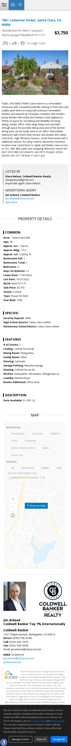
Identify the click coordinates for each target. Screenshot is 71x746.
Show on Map (37, 505)
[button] (4, 742)
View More (11, 202)
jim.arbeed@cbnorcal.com (19, 198)
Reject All (41, 739)
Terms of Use (58, 720)
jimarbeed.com (12, 662)
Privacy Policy (38, 720)
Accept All (59, 739)
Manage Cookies (20, 739)
